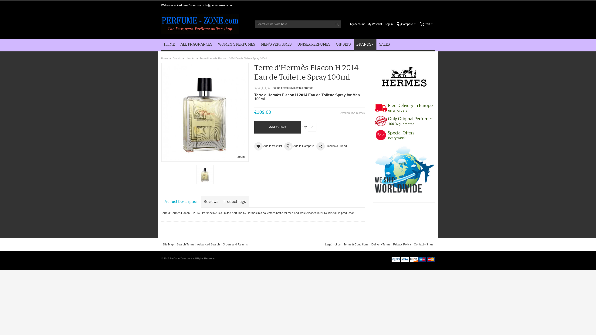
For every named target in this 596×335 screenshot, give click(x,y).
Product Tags (235, 201)
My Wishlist (375, 24)
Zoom (241, 156)
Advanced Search (208, 244)
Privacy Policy (402, 244)
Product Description (181, 201)
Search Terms (185, 244)
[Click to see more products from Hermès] (404, 77)
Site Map (168, 244)
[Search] (337, 24)
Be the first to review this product (292, 88)
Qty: (304, 127)
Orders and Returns (235, 244)
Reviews (211, 201)
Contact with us (423, 244)
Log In (389, 24)
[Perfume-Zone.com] (200, 24)
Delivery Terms (380, 244)
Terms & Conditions (356, 244)
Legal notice (333, 244)
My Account (357, 24)
